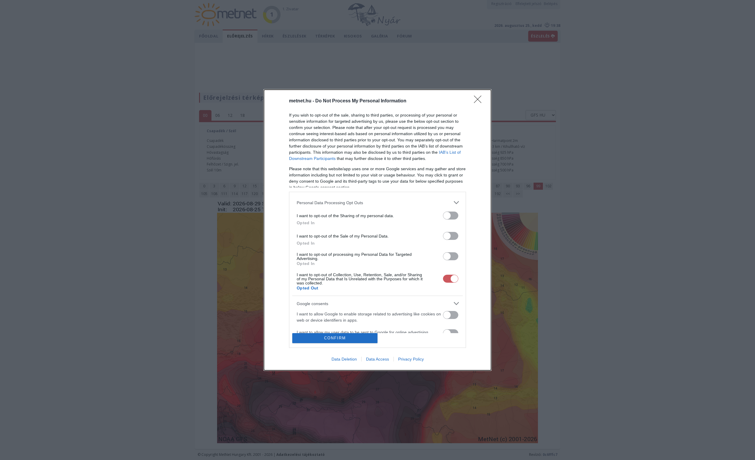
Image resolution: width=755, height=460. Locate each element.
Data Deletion (344, 359)
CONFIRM (335, 338)
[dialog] (377, 230)
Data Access (377, 359)
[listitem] (377, 202)
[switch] (450, 216)
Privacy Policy (411, 359)
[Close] (479, 101)
